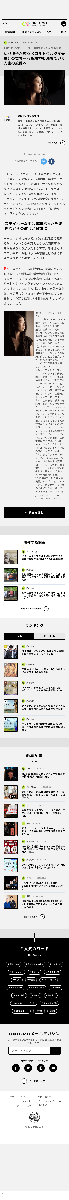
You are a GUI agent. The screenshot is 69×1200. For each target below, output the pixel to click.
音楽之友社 (25, 1101)
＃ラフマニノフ (52, 972)
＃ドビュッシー (16, 972)
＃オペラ (39, 1011)
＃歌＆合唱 (55, 987)
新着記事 (10, 31)
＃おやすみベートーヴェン (23, 1003)
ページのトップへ (38, 1081)
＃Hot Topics (49, 980)
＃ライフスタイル (49, 1003)
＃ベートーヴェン (36, 987)
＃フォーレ (34, 972)
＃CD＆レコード (21, 1011)
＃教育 (52, 1011)
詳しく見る (53, 143)
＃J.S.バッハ (13, 964)
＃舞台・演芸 (19, 995)
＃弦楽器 (35, 995)
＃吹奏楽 (31, 980)
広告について (24, 1106)
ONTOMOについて (20, 1096)
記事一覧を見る (30, 917)
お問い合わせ (45, 1096)
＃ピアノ (17, 980)
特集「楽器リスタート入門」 (38, 31)
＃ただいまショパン (34, 964)
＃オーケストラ (15, 987)
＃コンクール (55, 964)
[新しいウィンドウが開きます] (16, 1068)
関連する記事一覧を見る (30, 609)
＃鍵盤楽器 (51, 995)
